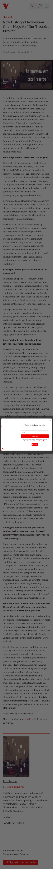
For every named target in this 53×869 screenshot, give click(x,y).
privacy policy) (41, 440)
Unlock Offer (35, 436)
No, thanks (34, 444)
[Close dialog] (50, 420)
